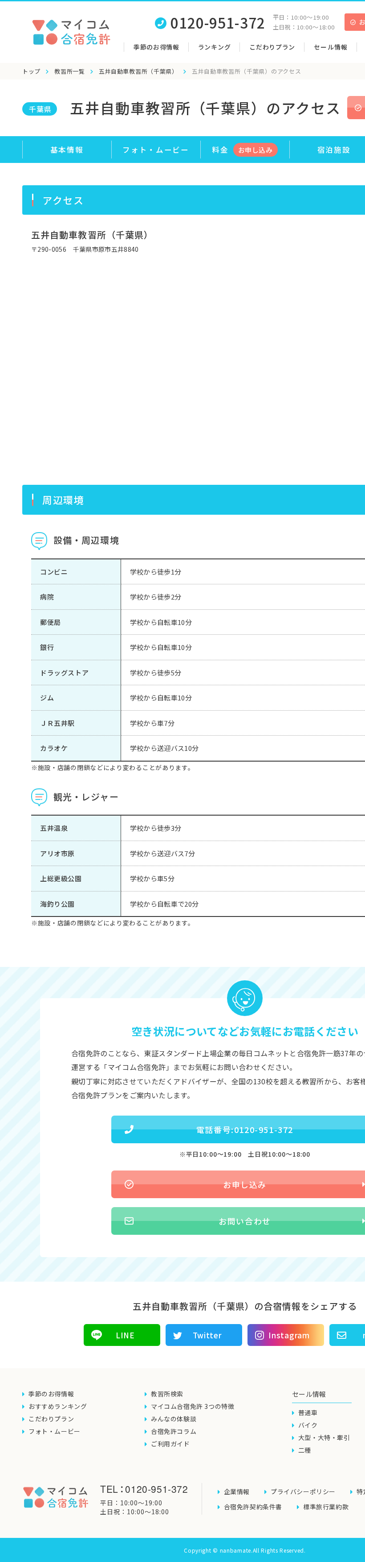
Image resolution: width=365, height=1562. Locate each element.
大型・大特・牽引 (324, 1437)
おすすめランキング (57, 1406)
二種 (304, 1449)
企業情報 (237, 1491)
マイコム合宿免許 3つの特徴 (192, 1406)
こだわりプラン (272, 46)
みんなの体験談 (173, 1418)
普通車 (308, 1412)
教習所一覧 (69, 71)
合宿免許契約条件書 (253, 1506)
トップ (31, 71)
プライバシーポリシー (303, 1491)
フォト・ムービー (155, 149)
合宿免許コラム (173, 1431)
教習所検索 (167, 1393)
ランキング (214, 46)
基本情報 (67, 149)
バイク (308, 1424)
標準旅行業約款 (326, 1506)
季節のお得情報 (156, 46)
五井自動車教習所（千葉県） (138, 71)
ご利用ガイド (170, 1443)
